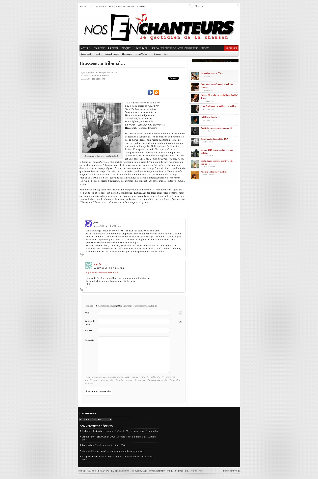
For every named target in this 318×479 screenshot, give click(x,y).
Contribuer (142, 6)
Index (205, 48)
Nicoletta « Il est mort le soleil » (214, 171)
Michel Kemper (99, 72)
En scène (99, 48)
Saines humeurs (112, 54)
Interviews (103, 471)
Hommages (127, 54)
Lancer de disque (120, 471)
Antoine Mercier (90, 450)
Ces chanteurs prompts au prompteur (124, 450)
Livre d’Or (141, 48)
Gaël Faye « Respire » (210, 117)
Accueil (83, 6)
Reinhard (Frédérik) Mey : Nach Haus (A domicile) (131, 431)
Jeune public (87, 54)
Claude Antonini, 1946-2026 (110, 445)
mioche (97, 264)
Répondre (83, 254)
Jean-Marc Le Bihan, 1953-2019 (214, 138)
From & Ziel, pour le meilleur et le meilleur (219, 106)
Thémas (157, 54)
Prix (166, 54)
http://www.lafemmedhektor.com (102, 272)
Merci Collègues (142, 54)
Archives (231, 48)
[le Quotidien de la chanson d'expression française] (159, 27)
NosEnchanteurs (231, 471)
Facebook (150, 92)
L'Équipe (113, 48)
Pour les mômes (157, 471)
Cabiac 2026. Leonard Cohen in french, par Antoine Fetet (119, 438)
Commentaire (89, 340)
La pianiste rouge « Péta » (212, 73)
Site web (88, 330)
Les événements (139, 471)
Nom (87, 312)
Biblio (99, 54)
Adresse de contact (90, 323)
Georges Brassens (95, 79)
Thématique (191, 471)
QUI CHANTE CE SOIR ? (101, 6)
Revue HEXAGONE (125, 6)
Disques (127, 48)
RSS (156, 92)
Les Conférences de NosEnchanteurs (174, 48)
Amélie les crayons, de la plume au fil (216, 128)
